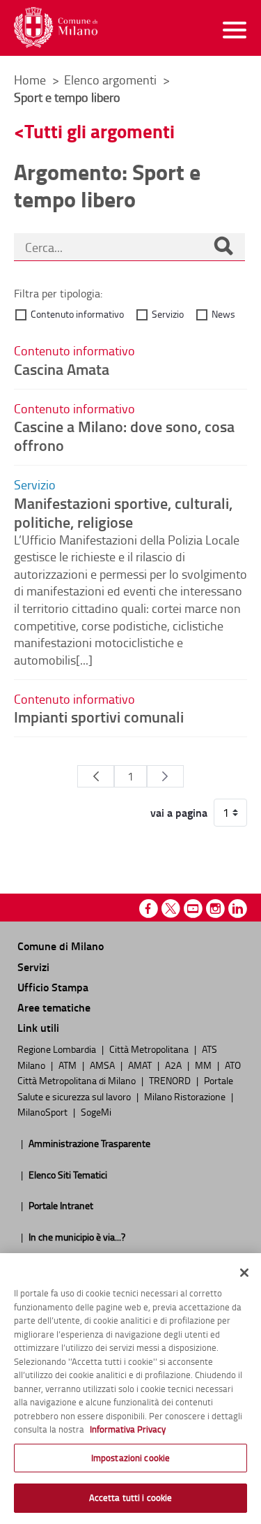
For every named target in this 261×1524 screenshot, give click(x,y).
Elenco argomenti (111, 79)
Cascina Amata (61, 368)
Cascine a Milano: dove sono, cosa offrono (124, 435)
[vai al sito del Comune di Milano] (55, 27)
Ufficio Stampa (52, 987)
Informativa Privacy (128, 1429)
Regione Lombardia (57, 1049)
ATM (68, 1065)
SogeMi (96, 1111)
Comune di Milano (60, 946)
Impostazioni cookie (130, 1457)
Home (30, 79)
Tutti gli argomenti (99, 131)
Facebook (148, 908)
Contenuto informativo (77, 313)
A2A (174, 1065)
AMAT (141, 1065)
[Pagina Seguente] (165, 776)
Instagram (215, 908)
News (223, 313)
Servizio (168, 313)
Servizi (33, 967)
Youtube (193, 908)
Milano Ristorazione (186, 1096)
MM (204, 1065)
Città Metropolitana (150, 1049)
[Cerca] (223, 247)
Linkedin (237, 908)
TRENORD (171, 1080)
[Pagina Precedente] (95, 776)
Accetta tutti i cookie (131, 1497)
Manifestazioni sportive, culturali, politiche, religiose (123, 512)
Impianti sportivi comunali (99, 716)
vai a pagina (178, 812)
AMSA (103, 1065)
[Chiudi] (244, 1272)
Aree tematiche (53, 1007)
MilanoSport (43, 1111)
